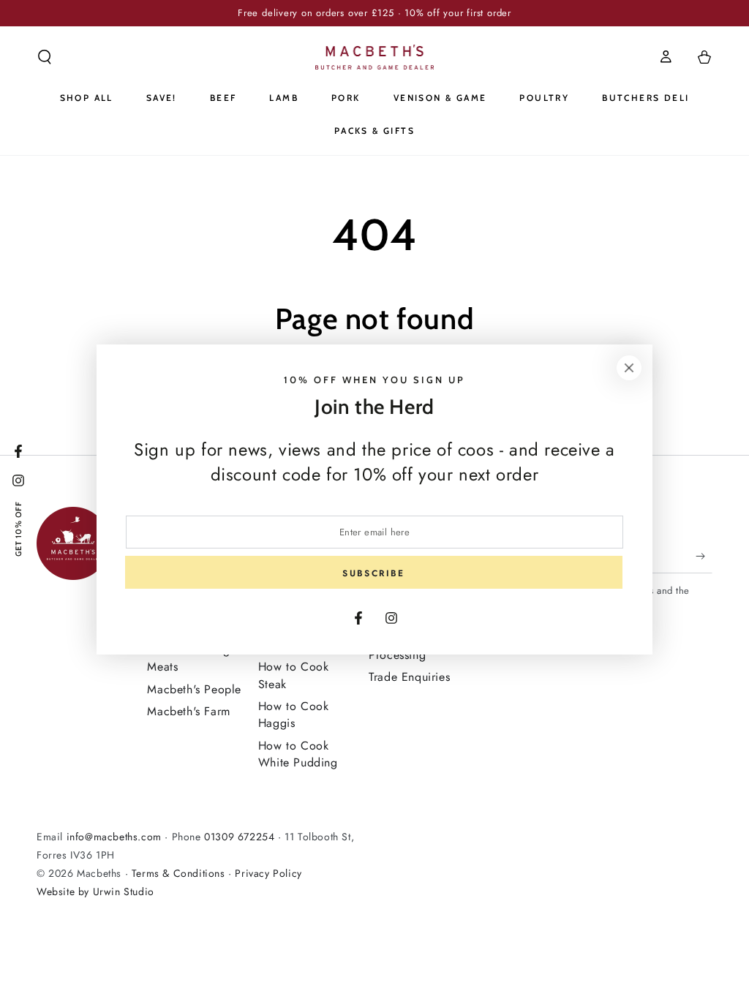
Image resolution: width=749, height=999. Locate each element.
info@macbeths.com (114, 836)
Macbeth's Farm (188, 711)
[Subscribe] (704, 556)
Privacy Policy (268, 873)
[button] (45, 57)
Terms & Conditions (178, 873)
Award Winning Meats (188, 658)
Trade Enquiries (409, 676)
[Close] (629, 368)
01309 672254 (239, 836)
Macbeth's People (194, 689)
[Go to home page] (374, 57)
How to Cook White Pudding (298, 754)
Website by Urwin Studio (95, 891)
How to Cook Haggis (293, 714)
